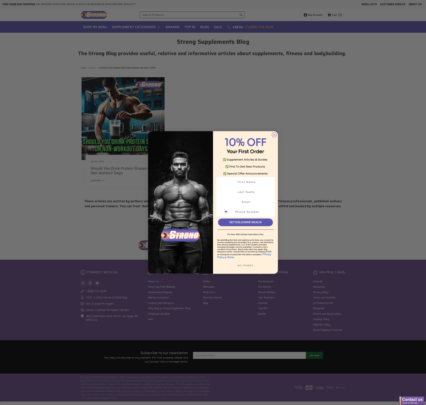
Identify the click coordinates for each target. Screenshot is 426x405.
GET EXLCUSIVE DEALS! (245, 222)
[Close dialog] (274, 135)
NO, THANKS (245, 265)
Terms (230, 257)
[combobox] (228, 212)
